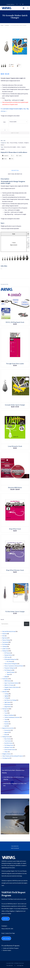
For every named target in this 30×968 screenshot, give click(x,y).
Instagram (15, 848)
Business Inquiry (7, 950)
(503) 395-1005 (9, 928)
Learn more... (5, 918)
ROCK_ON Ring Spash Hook (15, 322)
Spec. (4, 122)
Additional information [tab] (15, 174)
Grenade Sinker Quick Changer (15, 405)
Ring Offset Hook (15, 529)
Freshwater (20, 142)
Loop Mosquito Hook (15, 446)
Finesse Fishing (13, 142)
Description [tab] (15, 170)
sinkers (19, 147)
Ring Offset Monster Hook (15, 570)
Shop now (15, 817)
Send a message (6, 938)
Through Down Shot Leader (15, 363)
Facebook (15, 846)
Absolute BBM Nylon (15, 487)
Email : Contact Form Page (8, 933)
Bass (8, 142)
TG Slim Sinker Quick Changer (15, 611)
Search (2, 619)
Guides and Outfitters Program (10, 948)
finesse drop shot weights (10, 147)
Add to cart (15, 132)
